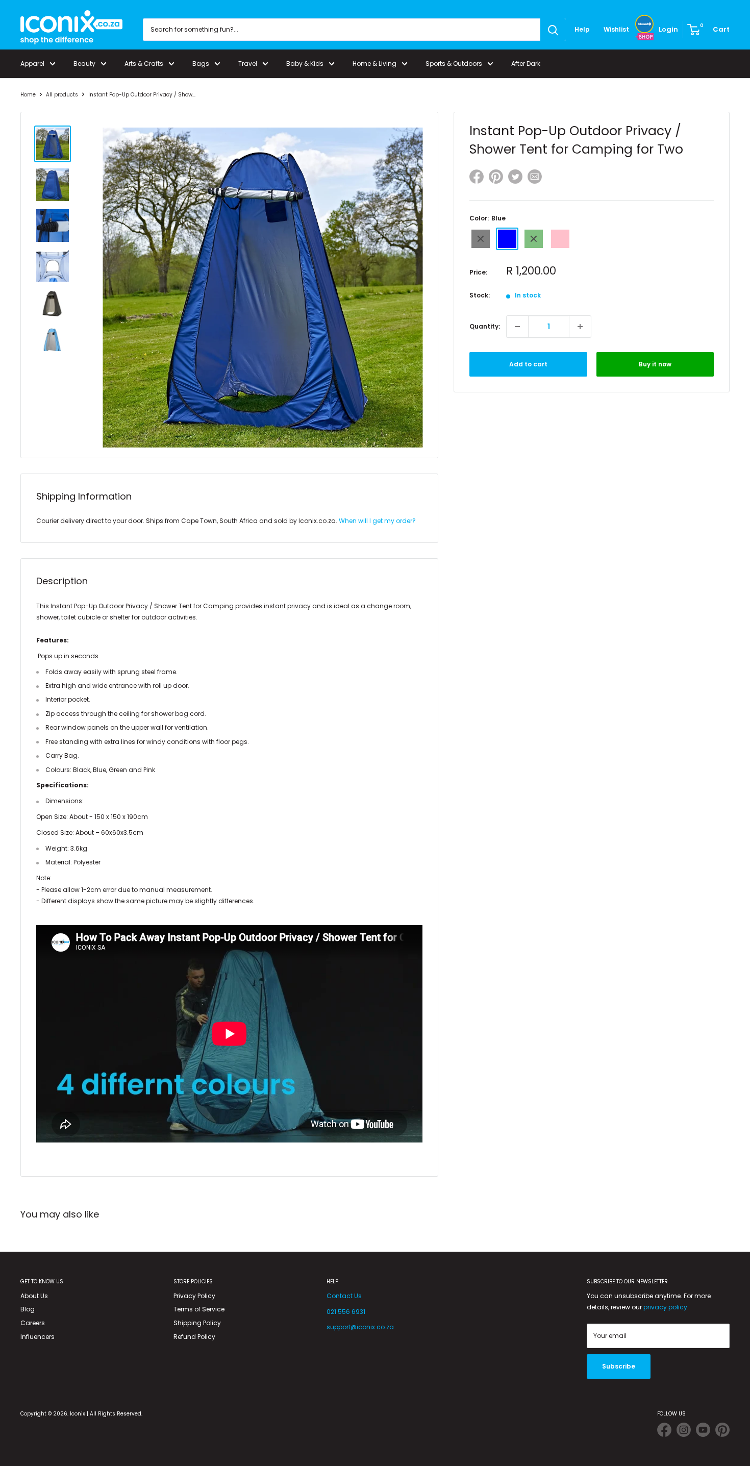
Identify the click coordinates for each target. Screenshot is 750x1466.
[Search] (553, 29)
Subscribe (618, 1366)
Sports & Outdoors (454, 63)
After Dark (525, 63)
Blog (27, 1309)
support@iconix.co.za (360, 1327)
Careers (32, 1323)
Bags (200, 63)
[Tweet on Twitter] (515, 176)
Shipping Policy (197, 1323)
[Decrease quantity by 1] (517, 326)
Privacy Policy (194, 1295)
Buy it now (655, 364)
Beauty (84, 63)
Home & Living (374, 63)
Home (28, 94)
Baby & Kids (304, 63)
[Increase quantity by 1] (580, 326)
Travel (247, 63)
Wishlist (616, 29)
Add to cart (528, 364)
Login (668, 29)
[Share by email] (535, 178)
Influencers (37, 1336)
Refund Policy (194, 1336)
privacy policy (665, 1307)
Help (582, 29)
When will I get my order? (377, 520)
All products (62, 94)
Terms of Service (198, 1309)
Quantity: (484, 326)
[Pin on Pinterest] (496, 178)
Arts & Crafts (143, 63)
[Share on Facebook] (476, 178)
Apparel (32, 63)
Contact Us (344, 1295)
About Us (34, 1295)
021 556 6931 (346, 1311)
